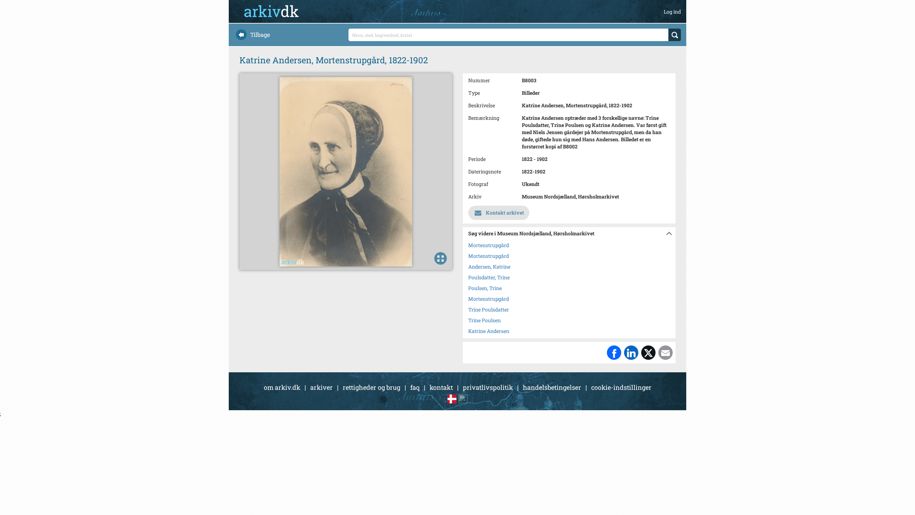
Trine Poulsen (484, 320)
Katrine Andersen (488, 331)
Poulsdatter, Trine (489, 277)
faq (415, 387)
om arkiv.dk (282, 387)
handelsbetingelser (552, 387)
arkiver (321, 387)
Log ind (672, 11)
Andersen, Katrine (489, 266)
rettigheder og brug (371, 387)
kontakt (441, 387)
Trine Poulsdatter (488, 309)
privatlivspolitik (488, 387)
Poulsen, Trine (485, 288)
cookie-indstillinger (621, 387)
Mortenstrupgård (488, 245)
